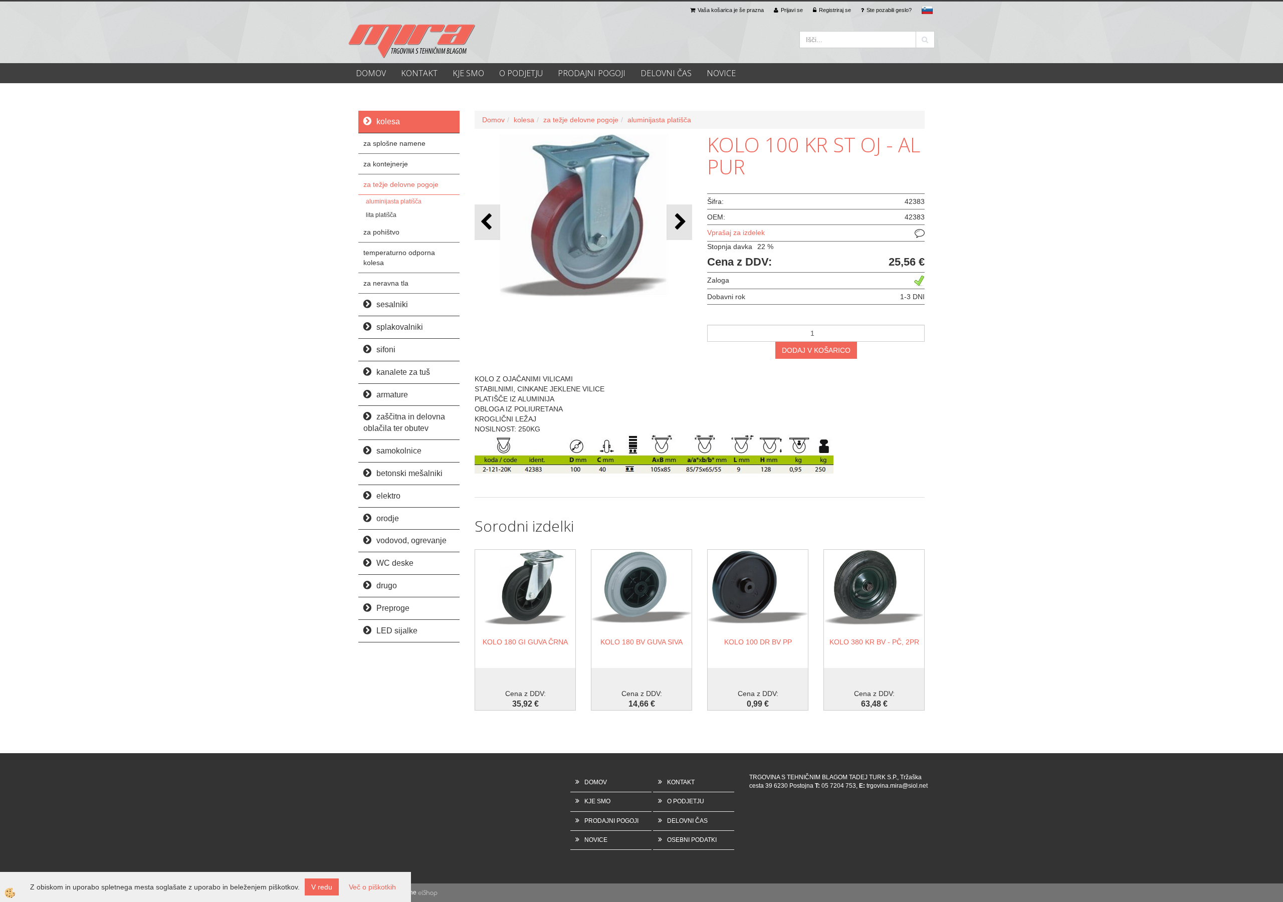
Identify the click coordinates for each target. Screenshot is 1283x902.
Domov (493, 120)
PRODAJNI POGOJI (591, 73)
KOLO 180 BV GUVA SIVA (641, 642)
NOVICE (721, 73)
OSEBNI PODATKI (692, 839)
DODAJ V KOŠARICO (816, 350)
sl (927, 10)
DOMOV (371, 73)
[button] (679, 222)
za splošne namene (394, 143)
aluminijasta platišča (393, 201)
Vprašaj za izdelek (736, 233)
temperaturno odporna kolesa (399, 258)
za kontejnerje (385, 164)
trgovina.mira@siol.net (897, 785)
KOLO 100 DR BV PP (758, 642)
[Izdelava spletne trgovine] (428, 892)
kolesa (524, 120)
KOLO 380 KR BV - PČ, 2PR (874, 642)
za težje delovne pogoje (401, 184)
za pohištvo (381, 232)
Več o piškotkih (372, 887)
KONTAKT (419, 73)
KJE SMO (468, 73)
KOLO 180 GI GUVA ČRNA (525, 642)
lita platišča (381, 214)
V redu (321, 887)
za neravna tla (385, 283)
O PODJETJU (521, 73)
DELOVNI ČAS (666, 73)
